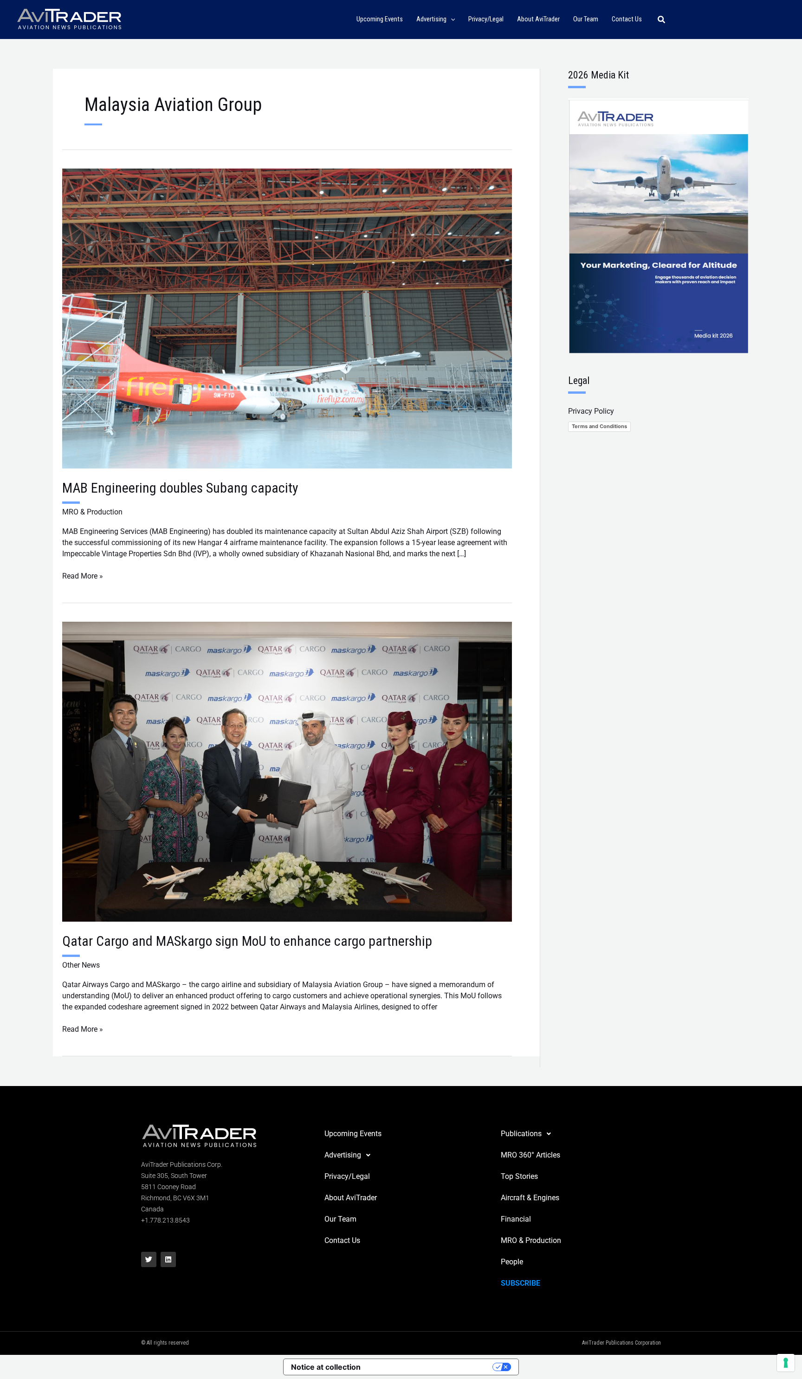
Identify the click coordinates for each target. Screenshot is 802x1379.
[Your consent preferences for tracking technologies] (786, 1363)
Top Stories (519, 1176)
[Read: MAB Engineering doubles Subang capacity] (287, 317)
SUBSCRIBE (520, 1283)
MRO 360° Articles (530, 1155)
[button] (450, 20)
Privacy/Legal (347, 1176)
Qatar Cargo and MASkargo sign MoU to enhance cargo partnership (247, 941)
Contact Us (342, 1240)
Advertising (342, 1155)
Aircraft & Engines (530, 1197)
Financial (516, 1219)
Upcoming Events (353, 1133)
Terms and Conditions (599, 426)
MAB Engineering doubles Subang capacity (180, 488)
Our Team (340, 1219)
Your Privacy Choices (431, 1367)
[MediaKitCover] (658, 225)
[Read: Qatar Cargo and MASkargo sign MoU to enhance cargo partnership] (287, 771)
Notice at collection (326, 1367)
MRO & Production (92, 511)
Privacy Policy (591, 411)
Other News (81, 965)
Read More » (82, 575)
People (512, 1261)
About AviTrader (350, 1197)
